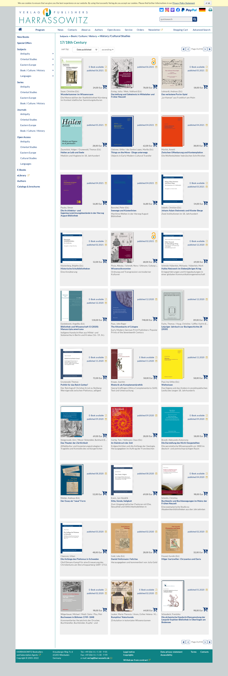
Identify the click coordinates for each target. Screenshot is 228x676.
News (60, 29)
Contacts (72, 29)
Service (128, 29)
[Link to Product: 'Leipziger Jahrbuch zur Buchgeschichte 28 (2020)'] (172, 320)
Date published (84, 49)
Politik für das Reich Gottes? (74, 384)
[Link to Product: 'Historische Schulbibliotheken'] (72, 262)
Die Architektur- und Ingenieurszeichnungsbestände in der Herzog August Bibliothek (82, 213)
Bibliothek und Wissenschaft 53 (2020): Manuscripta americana (80, 328)
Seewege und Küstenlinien (123, 210)
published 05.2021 (196, 70)
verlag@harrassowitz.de (98, 658)
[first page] (184, 49)
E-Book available (96, 67)
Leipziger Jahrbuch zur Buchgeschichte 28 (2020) (181, 328)
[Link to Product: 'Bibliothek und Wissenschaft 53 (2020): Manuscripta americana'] (72, 320)
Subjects (64, 36)
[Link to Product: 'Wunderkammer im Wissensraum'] (72, 87)
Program (40, 29)
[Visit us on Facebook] (185, 11)
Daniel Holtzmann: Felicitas (124, 559)
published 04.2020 (196, 477)
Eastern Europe (28, 64)
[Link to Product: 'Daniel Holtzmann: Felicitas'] (122, 552)
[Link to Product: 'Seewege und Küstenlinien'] (122, 204)
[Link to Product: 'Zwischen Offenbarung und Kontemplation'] (172, 146)
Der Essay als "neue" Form (73, 501)
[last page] (210, 49)
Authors (99, 29)
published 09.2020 (95, 419)
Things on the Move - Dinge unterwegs (129, 152)
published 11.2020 (95, 361)
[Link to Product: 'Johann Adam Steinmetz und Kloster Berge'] (172, 204)
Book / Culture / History (32, 70)
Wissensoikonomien (121, 268)
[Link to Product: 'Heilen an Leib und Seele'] (72, 146)
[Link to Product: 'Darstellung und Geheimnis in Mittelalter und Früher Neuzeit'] (122, 87)
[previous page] (188, 49)
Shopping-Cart (180, 29)
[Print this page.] (210, 10)
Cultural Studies (28, 158)
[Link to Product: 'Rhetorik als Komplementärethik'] (122, 378)
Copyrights (128, 655)
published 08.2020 (95, 473)
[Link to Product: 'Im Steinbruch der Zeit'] (122, 436)
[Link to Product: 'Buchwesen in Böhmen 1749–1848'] (72, 610)
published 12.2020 (196, 245)
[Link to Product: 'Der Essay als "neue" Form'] (72, 494)
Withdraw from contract (135, 660)
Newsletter (154, 29)
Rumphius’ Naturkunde (122, 617)
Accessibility (166, 655)
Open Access (114, 29)
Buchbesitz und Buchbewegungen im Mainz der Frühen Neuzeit (184, 502)
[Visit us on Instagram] (166, 11)
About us (85, 29)
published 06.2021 (95, 70)
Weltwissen (167, 384)
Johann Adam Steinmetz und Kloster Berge (182, 210)
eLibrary (21, 175)
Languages (25, 76)
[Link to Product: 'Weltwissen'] (172, 378)
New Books (23, 36)
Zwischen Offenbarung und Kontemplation (182, 152)
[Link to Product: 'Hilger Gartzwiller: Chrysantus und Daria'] (172, 552)
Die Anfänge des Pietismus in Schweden (80, 559)
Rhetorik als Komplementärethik (127, 384)
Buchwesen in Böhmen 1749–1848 (77, 617)
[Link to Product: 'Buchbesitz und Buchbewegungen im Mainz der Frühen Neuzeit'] (172, 494)
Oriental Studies (28, 59)
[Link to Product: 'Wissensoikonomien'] (122, 262)
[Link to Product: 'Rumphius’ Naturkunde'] (122, 610)
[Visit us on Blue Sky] (161, 11)
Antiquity (25, 53)
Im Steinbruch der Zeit (122, 442)
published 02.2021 (95, 245)
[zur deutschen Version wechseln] (202, 10)
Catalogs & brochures (28, 186)
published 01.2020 (196, 590)
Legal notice (129, 652)
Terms (194, 652)
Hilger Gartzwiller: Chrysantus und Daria (181, 559)
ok (208, 3)
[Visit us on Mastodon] (171, 11)
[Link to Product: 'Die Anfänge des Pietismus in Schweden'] (72, 552)
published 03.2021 (196, 187)
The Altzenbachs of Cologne (124, 326)
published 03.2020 (95, 532)
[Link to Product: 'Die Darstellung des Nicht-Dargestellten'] (172, 436)
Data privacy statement (171, 652)
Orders (140, 29)
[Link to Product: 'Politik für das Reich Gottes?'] (72, 378)
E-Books (21, 169)
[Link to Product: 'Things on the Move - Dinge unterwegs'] (122, 146)
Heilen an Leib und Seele (72, 152)
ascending (107, 49)
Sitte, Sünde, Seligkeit (121, 501)
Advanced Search (201, 29)
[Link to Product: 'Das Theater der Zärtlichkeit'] (72, 436)
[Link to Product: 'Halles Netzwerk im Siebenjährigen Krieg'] (172, 262)
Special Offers (24, 43)
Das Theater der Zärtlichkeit (74, 442)
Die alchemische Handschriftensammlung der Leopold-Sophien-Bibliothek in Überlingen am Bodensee (183, 619)
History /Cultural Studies (115, 36)
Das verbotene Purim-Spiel (174, 94)
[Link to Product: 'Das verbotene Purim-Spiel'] (172, 87)
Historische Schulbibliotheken (75, 268)
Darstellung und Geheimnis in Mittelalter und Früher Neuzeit (132, 95)
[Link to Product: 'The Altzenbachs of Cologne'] (122, 320)
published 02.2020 (145, 532)
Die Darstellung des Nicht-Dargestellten (180, 442)
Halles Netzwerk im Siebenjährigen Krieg (181, 268)
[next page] (205, 49)
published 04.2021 (145, 125)
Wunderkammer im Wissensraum (77, 94)
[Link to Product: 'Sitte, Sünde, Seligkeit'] (122, 494)
